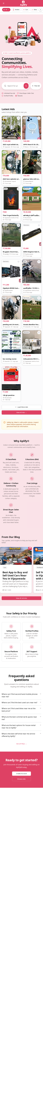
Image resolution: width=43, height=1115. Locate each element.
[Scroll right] (40, 9)
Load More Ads (23, 407)
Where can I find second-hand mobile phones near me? (20, 695)
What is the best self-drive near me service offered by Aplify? (18, 735)
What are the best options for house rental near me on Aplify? (18, 726)
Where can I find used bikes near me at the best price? (18, 709)
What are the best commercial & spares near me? (19, 718)
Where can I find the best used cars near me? (19, 702)
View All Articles (21, 598)
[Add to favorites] (18, 118)
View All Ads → (21, 412)
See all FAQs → (21, 744)
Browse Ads (21, 779)
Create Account (21, 774)
